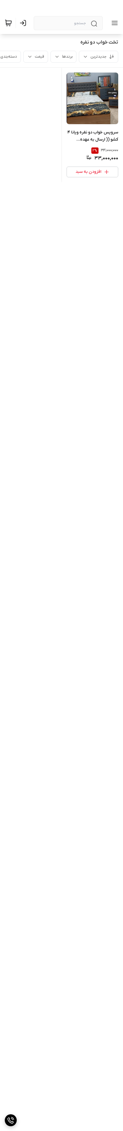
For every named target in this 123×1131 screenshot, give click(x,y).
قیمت (39, 56)
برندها (67, 56)
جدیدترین (98, 56)
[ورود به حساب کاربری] (24, 23)
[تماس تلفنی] (11, 1120)
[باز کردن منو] (113, 23)
